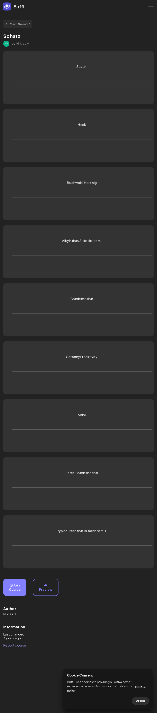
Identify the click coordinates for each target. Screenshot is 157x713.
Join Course (15, 587)
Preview (45, 589)
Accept (140, 700)
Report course (14, 645)
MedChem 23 (20, 24)
